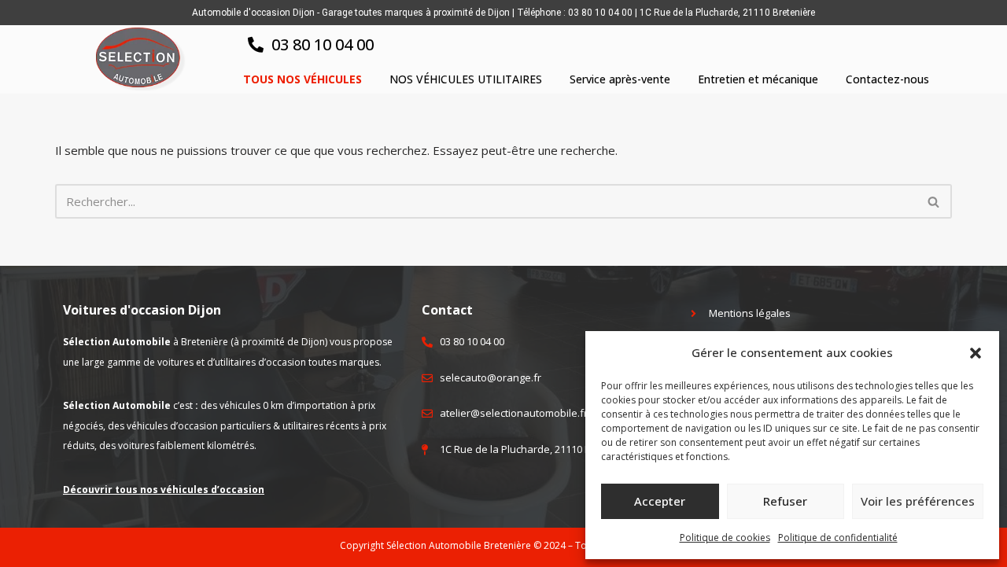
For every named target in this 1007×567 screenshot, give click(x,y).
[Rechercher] (934, 201)
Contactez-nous (887, 79)
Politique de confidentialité (838, 537)
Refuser (785, 501)
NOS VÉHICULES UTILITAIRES (465, 79)
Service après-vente (620, 79)
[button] (975, 353)
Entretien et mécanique (758, 79)
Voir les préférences (918, 501)
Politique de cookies (725, 537)
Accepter (659, 501)
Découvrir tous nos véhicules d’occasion (163, 489)
